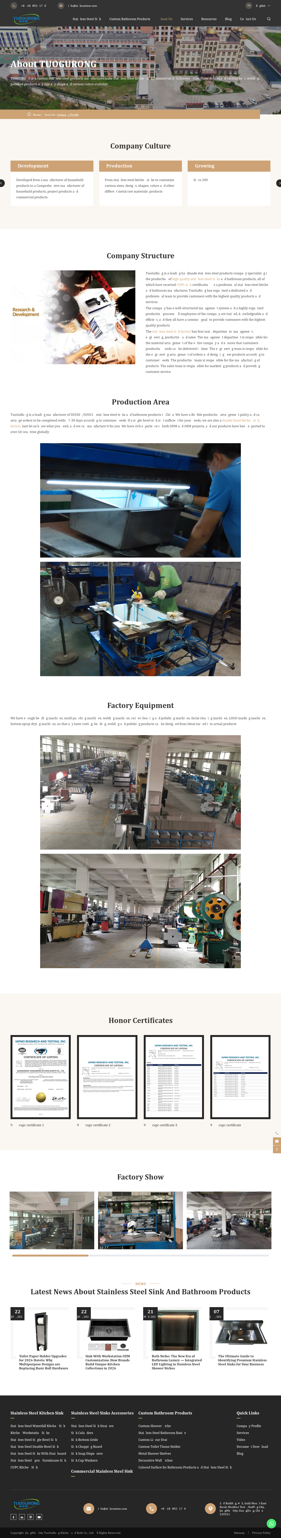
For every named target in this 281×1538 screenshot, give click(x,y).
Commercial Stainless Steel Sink (102, 1471)
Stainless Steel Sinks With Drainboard (38, 1453)
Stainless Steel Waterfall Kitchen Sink (38, 1426)
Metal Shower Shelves (154, 1453)
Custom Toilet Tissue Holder (159, 1446)
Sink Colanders (82, 1433)
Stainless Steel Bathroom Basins (162, 1433)
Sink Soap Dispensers (87, 1453)
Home (37, 114)
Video (241, 1440)
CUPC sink (184, 285)
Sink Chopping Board (86, 1446)
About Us (165, 19)
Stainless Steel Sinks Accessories (102, 1413)
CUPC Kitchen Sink (24, 1467)
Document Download (252, 1446)
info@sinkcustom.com (82, 5)
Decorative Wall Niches (155, 1460)
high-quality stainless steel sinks (196, 279)
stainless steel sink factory (171, 331)
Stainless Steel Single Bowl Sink (34, 1440)
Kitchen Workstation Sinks (30, 1433)
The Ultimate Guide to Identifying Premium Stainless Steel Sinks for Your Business (242, 1360)
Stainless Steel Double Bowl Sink (35, 1446)
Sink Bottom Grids (84, 1440)
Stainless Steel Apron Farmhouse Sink (38, 1460)
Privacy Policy (261, 1533)
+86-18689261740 (33, 5)
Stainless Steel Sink (87, 19)
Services (187, 19)
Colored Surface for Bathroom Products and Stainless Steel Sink (185, 1467)
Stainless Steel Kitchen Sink (37, 1413)
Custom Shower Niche (154, 1426)
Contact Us (248, 19)
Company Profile (68, 114)
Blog (228, 19)
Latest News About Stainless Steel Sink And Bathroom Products (140, 1292)
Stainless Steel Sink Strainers (92, 1426)
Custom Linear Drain (153, 1440)
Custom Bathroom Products (129, 19)
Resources (209, 19)
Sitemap (239, 1533)
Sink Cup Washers (84, 1460)
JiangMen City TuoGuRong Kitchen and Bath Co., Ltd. (59, 1533)
